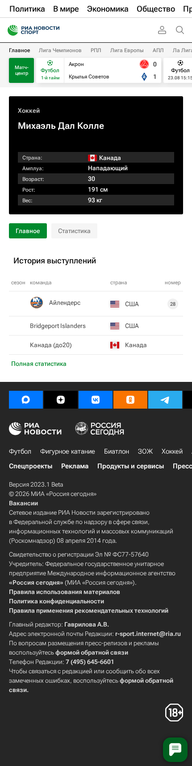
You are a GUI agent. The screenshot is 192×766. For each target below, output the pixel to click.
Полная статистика (39, 363)
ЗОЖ (145, 451)
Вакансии (23, 503)
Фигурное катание (67, 451)
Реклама (74, 466)
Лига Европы (127, 50)
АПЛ (158, 50)
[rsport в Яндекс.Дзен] (61, 400)
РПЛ (96, 50)
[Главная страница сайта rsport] (53, 30)
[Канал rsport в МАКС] (26, 400)
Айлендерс (64, 302)
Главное (19, 50)
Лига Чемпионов (60, 50)
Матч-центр (22, 70)
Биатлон (116, 451)
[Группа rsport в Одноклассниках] (130, 400)
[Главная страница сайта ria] (10, 30)
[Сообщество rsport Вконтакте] (96, 400)
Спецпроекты (30, 466)
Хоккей (29, 110)
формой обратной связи (91, 652)
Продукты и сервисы (130, 466)
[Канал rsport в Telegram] (165, 400)
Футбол (20, 451)
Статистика (74, 230)
